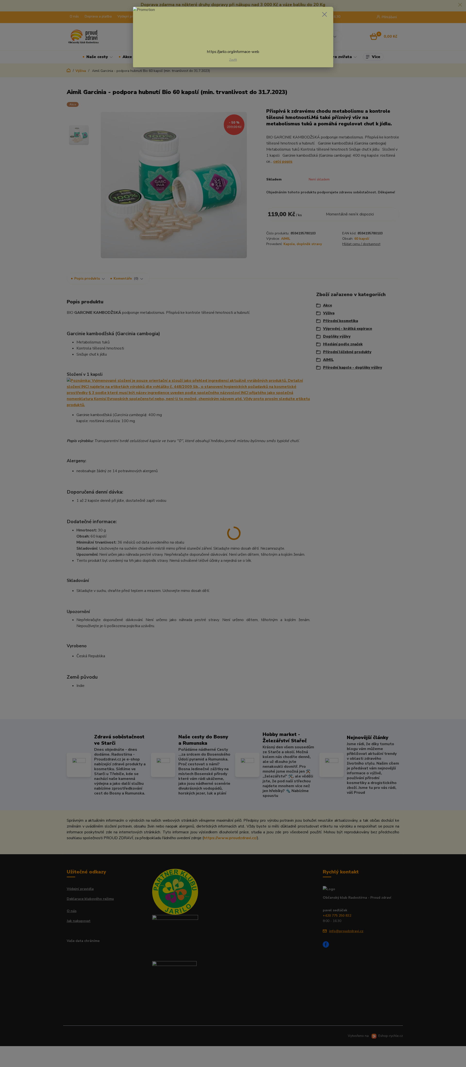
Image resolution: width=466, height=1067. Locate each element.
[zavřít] (324, 14)
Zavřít (233, 60)
